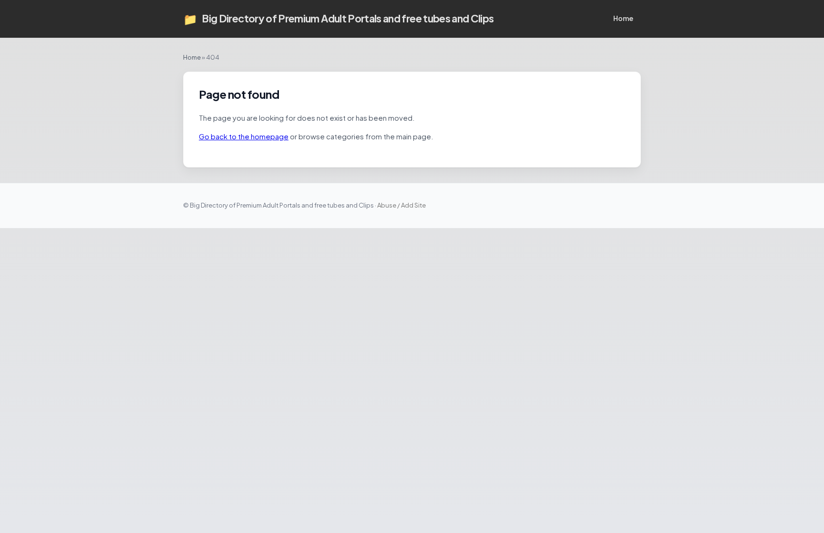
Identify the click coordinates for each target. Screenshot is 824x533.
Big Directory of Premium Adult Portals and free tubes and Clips (338, 18)
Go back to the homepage (243, 136)
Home (623, 18)
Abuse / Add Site (401, 205)
